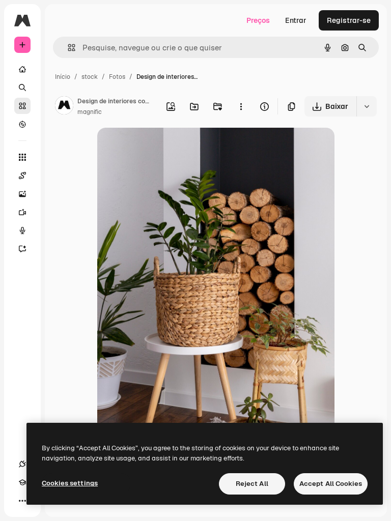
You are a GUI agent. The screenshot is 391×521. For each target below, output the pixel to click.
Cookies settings (70, 483)
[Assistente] (22, 249)
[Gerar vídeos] (22, 212)
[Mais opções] (241, 106)
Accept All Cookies (330, 483)
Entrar (295, 20)
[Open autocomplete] (67, 47)
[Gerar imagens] (22, 194)
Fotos (117, 77)
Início (62, 77)
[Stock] (22, 106)
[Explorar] (22, 124)
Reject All (252, 483)
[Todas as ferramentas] (22, 157)
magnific (89, 112)
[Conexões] (22, 464)
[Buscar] (22, 87)
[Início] (22, 69)
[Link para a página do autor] (64, 107)
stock (89, 77)
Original (162, 147)
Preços (258, 20)
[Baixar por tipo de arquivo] (366, 106)
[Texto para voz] (22, 230)
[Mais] (22, 501)
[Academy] (22, 482)
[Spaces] (22, 175)
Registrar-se (349, 20)
